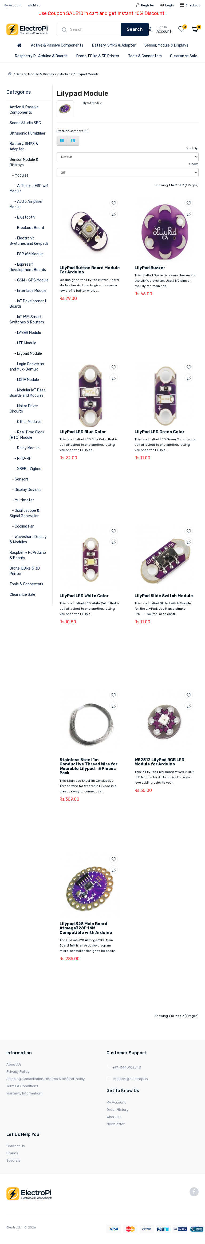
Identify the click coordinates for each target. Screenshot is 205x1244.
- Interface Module (28, 290)
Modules (66, 74)
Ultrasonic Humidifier (27, 133)
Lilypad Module (87, 74)
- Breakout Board (27, 228)
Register (147, 5)
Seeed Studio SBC (25, 123)
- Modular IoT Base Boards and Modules (28, 393)
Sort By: (192, 148)
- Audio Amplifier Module (26, 204)
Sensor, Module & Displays (166, 45)
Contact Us (15, 1146)
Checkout (192, 5)
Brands (12, 1153)
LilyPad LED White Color (84, 595)
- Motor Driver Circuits (24, 409)
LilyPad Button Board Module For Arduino (90, 270)
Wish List (114, 1117)
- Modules (19, 175)
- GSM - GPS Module (29, 280)
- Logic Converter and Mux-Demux (27, 367)
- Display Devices (25, 489)
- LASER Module (25, 332)
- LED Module (23, 343)
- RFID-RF (20, 458)
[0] (181, 30)
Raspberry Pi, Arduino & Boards (41, 56)
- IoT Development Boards (28, 304)
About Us (14, 1064)
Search (135, 29)
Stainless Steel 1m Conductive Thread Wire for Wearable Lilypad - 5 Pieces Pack (88, 766)
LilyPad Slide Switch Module (164, 595)
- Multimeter (22, 500)
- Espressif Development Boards (28, 267)
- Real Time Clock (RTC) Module (27, 435)
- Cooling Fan (22, 526)
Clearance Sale (183, 56)
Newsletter (116, 1124)
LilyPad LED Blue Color (83, 431)
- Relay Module (25, 448)
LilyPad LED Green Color (159, 431)
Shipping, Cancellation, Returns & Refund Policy (45, 1079)
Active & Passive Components (57, 45)
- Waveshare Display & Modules (28, 539)
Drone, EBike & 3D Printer (97, 56)
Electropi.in (15, 1227)
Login (169, 5)
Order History (117, 1110)
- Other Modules (26, 421)
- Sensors (19, 479)
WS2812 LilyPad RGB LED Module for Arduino (159, 762)
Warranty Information (23, 1093)
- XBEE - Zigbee (25, 469)
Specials (13, 1160)
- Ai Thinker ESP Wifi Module (29, 188)
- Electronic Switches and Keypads (29, 241)
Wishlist (34, 5)
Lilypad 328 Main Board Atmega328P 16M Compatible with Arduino (86, 928)
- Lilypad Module (26, 353)
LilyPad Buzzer (150, 267)
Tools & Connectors (145, 56)
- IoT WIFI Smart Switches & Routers (27, 320)
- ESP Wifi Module (27, 254)
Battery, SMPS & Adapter (114, 45)
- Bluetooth (22, 217)
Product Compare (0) (73, 131)
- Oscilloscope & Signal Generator (25, 513)
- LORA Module (24, 379)
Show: (194, 164)
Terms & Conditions (22, 1086)
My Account (13, 5)
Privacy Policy (17, 1072)
